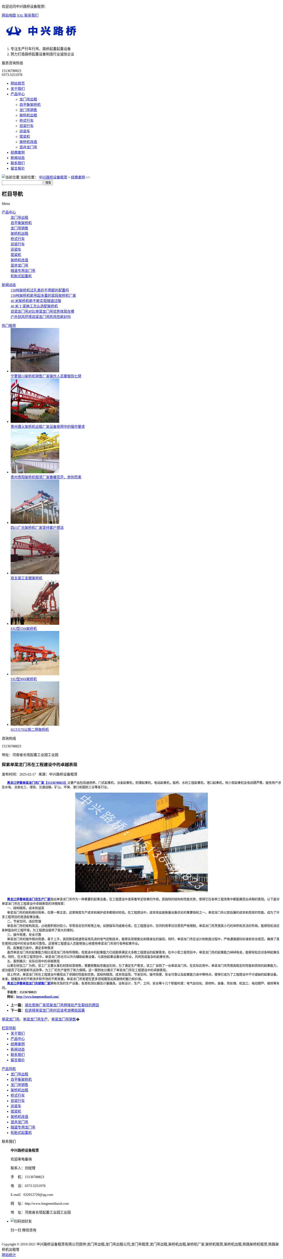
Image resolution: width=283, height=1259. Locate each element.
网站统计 (9, 1255)
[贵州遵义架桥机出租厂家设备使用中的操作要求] (35, 421)
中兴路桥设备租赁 (53, 177)
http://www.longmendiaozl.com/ (37, 996)
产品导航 (9, 1069)
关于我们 (18, 89)
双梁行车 (26, 126)
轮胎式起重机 (21, 276)
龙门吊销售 (28, 110)
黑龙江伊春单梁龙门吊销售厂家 (28, 983)
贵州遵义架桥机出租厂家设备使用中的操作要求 (48, 427)
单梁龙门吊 (10, 1019)
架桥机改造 (28, 142)
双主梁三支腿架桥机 (26, 578)
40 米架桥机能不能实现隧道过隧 (36, 301)
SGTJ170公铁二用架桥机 (30, 729)
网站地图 (9, 15)
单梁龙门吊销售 (63, 1019)
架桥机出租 (28, 115)
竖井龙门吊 (28, 147)
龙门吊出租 (28, 99)
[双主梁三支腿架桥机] (35, 573)
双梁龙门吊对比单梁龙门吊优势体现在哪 (42, 311)
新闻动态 (18, 158)
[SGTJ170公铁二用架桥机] (35, 724)
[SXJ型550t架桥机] (35, 623)
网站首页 (18, 83)
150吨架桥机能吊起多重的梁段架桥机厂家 (43, 295)
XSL (20, 15)
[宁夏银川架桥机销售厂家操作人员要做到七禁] (35, 371)
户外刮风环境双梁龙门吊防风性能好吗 (41, 317)
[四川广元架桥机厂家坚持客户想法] (35, 522)
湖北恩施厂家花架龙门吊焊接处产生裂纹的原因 (62, 1005)
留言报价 (18, 168)
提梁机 (24, 136)
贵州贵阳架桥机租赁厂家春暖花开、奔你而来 (46, 477)
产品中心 (18, 94)
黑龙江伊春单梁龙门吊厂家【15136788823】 (37, 782)
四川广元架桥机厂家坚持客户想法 (37, 528)
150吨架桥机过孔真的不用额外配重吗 (40, 290)
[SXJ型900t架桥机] (35, 674)
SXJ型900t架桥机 (24, 679)
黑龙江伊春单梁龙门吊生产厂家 (28, 899)
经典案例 (18, 152)
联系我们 (31, 15)
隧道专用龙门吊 (23, 271)
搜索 (48, 182)
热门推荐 (9, 326)
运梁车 (24, 131)
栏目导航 (9, 1028)
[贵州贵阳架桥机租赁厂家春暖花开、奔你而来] (35, 472)
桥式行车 (26, 120)
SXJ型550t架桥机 (24, 628)
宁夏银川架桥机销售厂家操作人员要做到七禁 (46, 376)
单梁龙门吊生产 (35, 1019)
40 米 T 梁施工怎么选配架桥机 (34, 306)
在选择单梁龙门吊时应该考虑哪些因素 (55, 1010)
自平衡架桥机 (30, 105)
